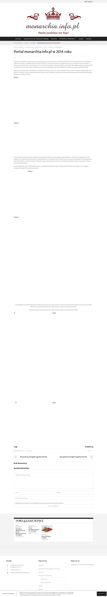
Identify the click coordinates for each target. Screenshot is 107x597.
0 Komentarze (58, 47)
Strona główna (18, 43)
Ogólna (26, 43)
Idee (17, 525)
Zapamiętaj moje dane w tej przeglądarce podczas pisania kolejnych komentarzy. (40, 503)
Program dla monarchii (45, 575)
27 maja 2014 (45, 539)
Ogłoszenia (19, 526)
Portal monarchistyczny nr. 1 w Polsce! (34, 529)
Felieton (41, 572)
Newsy (21, 47)
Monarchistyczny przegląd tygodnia (49, 568)
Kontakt (41, 589)
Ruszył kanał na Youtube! (46, 537)
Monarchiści (44, 579)
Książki (41, 586)
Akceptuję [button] (101, 593)
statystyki (29, 450)
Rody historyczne (46, 582)
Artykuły (33, 43)
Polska (18, 527)
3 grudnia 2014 (19, 536)
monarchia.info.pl (19, 450)
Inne (43, 534)
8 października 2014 (32, 533)
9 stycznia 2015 (29, 47)
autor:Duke (38, 47)
